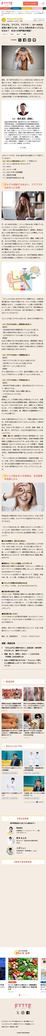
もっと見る (23, 147)
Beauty (37, 8)
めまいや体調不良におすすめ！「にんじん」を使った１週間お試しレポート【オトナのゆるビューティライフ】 (22, 663)
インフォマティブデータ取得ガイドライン (13, 1024)
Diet (5, 8)
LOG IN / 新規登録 (30, 3)
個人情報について (28, 1021)
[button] (19, 995)
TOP (3, 11)
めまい (12, 34)
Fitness (16, 8)
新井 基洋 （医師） (25, 118)
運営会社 (12, 1027)
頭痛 (25, 34)
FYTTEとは (5, 1021)
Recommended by (30, 802)
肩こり (19, 34)
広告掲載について (29, 1024)
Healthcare (27, 8)
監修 (17, 1027)
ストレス (5, 34)
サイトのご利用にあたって (16, 1021)
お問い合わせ (5, 1027)
